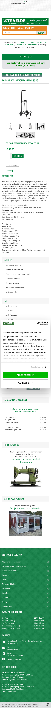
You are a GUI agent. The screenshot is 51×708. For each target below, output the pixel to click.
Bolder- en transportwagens (26, 45)
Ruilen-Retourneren (10, 571)
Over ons (5, 579)
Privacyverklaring (9, 584)
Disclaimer (6, 588)
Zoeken (41, 32)
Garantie (5, 575)
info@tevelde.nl (13, 649)
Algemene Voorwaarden (11, 562)
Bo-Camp (10, 170)
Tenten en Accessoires (14, 270)
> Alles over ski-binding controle (25, 411)
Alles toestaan (25, 375)
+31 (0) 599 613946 (15, 655)
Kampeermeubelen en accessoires (18, 274)
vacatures (6, 597)
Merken (5, 602)
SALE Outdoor (11, 319)
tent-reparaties (11, 292)
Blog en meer (7, 606)
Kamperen (23, 42)
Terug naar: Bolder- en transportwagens (22, 74)
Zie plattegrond (13, 643)
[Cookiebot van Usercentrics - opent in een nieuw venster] (36, 323)
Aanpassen (24, 383)
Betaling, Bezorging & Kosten (14, 566)
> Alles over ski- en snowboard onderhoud (25, 409)
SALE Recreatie (11, 315)
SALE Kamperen (11, 306)
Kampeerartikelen (12, 278)
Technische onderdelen (14, 287)
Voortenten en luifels (13, 265)
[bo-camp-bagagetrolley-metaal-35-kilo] (11, 130)
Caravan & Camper (12, 283)
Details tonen (36, 367)
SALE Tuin (9, 310)
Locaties (5, 593)
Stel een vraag (12, 165)
